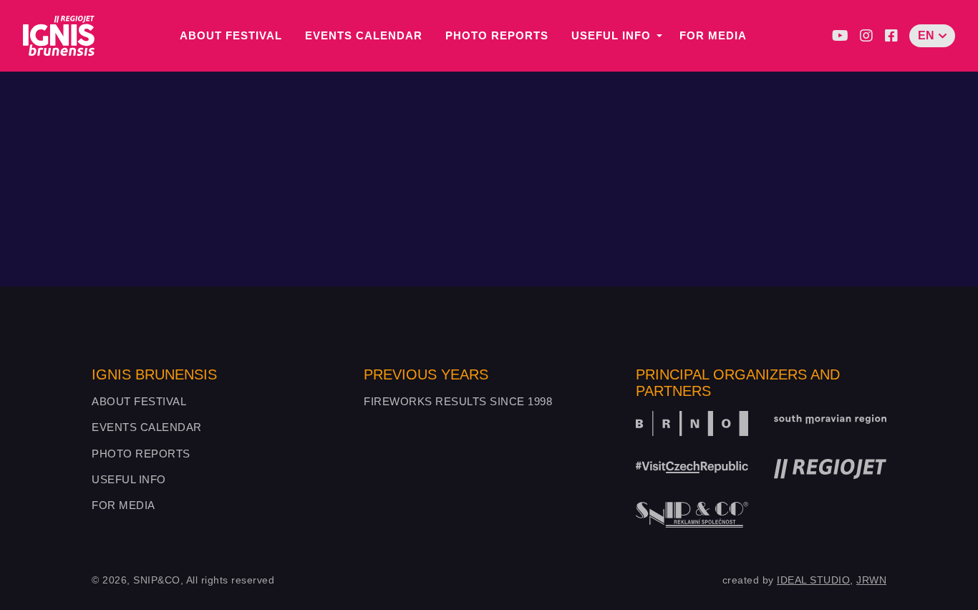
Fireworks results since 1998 (458, 401)
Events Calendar (363, 35)
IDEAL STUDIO (813, 580)
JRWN (871, 580)
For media (713, 35)
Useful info (611, 35)
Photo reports (496, 35)
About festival (231, 35)
